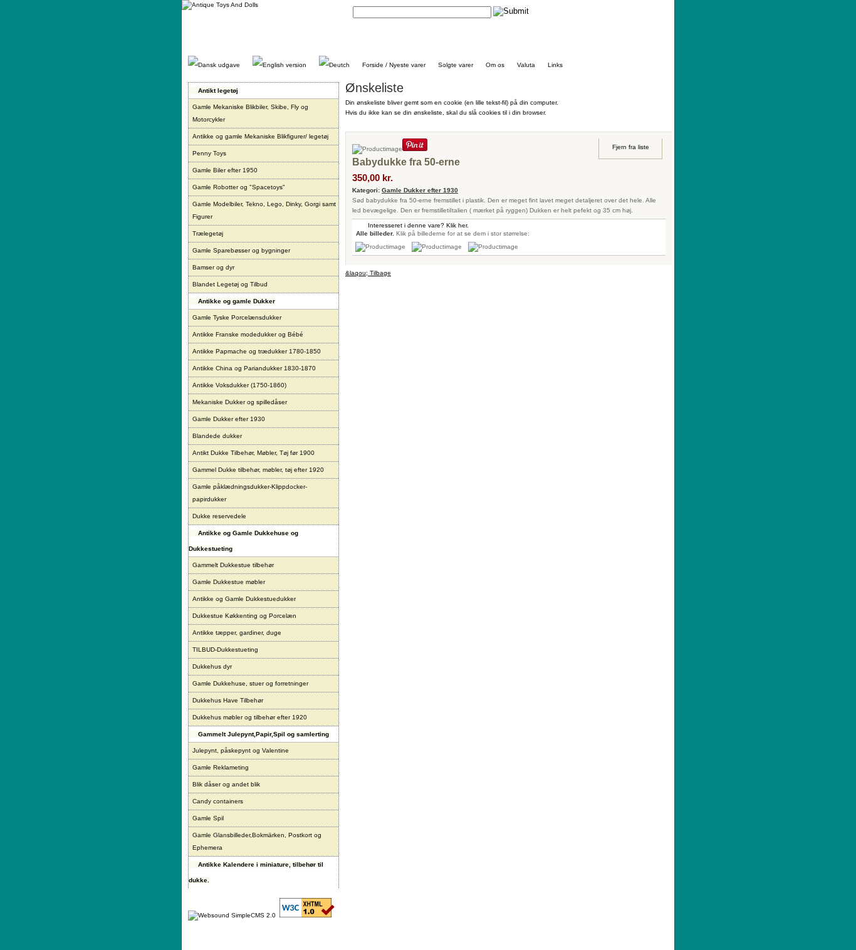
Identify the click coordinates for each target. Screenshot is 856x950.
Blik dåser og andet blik (226, 784)
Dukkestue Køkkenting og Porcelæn (244, 615)
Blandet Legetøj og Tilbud (230, 284)
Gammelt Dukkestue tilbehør (233, 564)
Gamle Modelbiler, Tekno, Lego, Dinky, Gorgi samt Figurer (264, 210)
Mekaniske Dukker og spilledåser (239, 402)
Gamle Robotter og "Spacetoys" (238, 187)
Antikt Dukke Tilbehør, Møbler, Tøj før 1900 (253, 452)
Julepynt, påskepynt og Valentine (240, 750)
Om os (495, 64)
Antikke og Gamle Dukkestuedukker (244, 598)
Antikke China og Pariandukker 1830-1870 (254, 368)
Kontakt (556, 11)
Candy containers (217, 801)
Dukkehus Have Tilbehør (227, 700)
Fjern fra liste (630, 147)
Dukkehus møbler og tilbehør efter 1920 (249, 717)
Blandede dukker (217, 435)
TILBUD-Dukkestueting (225, 649)
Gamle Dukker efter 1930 (228, 418)
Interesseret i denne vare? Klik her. (418, 225)
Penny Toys (209, 153)
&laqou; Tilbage (368, 272)
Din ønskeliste (648, 11)
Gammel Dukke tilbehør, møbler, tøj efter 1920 (258, 469)
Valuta (526, 64)
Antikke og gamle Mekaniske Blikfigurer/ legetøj (260, 136)
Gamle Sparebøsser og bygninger (241, 250)
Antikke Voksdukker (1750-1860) (239, 385)
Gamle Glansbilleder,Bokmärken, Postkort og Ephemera (256, 841)
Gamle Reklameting (220, 767)
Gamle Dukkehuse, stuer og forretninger (250, 683)
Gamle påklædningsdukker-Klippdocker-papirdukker (249, 493)
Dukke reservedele (219, 516)
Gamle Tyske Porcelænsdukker (236, 317)
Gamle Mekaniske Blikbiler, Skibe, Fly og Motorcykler (250, 113)
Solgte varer (455, 64)
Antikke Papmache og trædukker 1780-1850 (256, 351)
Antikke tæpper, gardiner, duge (236, 632)
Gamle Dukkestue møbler (228, 581)
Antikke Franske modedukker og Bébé (247, 334)
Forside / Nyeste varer (393, 64)
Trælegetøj (207, 233)
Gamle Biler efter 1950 (225, 170)
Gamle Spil (208, 818)
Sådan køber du (597, 11)
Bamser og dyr (213, 267)
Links (555, 64)
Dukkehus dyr (212, 666)
